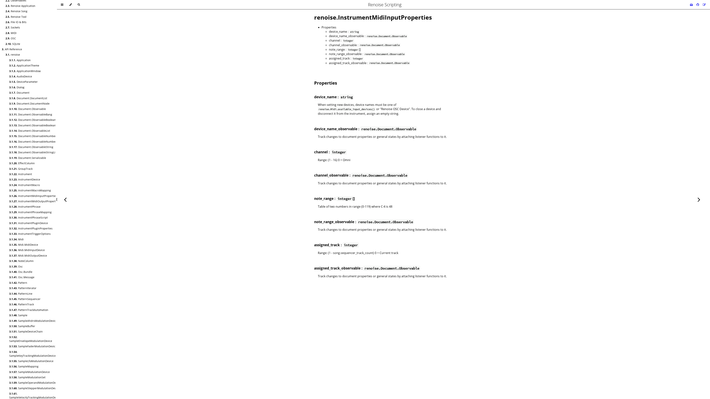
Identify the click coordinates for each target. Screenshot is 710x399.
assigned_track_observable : (369, 63)
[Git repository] (698, 5)
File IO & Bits (16, 22)
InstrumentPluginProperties (31, 228)
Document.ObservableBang (30, 114)
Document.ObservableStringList (33, 152)
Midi (16, 239)
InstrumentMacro (24, 185)
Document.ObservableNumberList (34, 141)
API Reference (12, 49)
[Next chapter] (699, 199)
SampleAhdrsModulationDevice (33, 321)
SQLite (13, 44)
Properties (329, 27)
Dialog (16, 87)
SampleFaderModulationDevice (33, 346)
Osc (16, 266)
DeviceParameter (23, 81)
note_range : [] (345, 49)
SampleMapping (23, 366)
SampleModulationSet (27, 377)
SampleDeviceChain (26, 331)
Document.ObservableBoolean (32, 120)
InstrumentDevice (24, 179)
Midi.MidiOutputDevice (28, 255)
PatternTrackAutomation (28, 310)
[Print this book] (692, 5)
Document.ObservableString (31, 147)
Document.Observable (27, 109)
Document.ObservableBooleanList (34, 125)
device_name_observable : (368, 36)
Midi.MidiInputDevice (27, 250)
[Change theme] (70, 4)
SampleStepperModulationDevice (34, 388)
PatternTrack (21, 304)
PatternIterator (22, 288)
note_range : (325, 198)
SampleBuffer (22, 326)
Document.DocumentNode (29, 103)
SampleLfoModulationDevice (31, 361)
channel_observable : (364, 45)
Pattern (18, 282)
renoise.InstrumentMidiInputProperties (373, 17)
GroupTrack (21, 168)
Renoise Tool (16, 16)
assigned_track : (346, 58)
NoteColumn (21, 261)
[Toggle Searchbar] (79, 4)
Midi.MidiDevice (23, 244)
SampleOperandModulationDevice (35, 382)
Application (20, 60)
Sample (18, 315)
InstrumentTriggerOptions (30, 234)
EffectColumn (22, 163)
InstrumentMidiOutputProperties (34, 201)
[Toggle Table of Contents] (62, 4)
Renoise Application (20, 6)
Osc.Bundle (20, 272)
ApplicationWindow (25, 71)
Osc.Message (21, 277)
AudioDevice (20, 76)
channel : (341, 40)
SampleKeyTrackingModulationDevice (32, 353)
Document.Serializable (27, 158)
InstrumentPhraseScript (28, 217)
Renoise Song (16, 11)
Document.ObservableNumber (32, 136)
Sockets (13, 27)
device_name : (344, 32)
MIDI (11, 33)
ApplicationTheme (24, 65)
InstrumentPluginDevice (28, 223)
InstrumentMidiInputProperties (33, 196)
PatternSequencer (24, 299)
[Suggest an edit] (704, 5)
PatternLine (20, 293)
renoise (13, 54)
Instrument (20, 174)
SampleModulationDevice (29, 372)
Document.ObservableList (29, 130)
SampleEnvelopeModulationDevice (30, 339)
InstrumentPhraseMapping (30, 212)
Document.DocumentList (28, 98)
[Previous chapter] (65, 199)
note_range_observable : (367, 54)
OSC (11, 38)
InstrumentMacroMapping (30, 190)
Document (19, 92)
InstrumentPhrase (24, 206)
